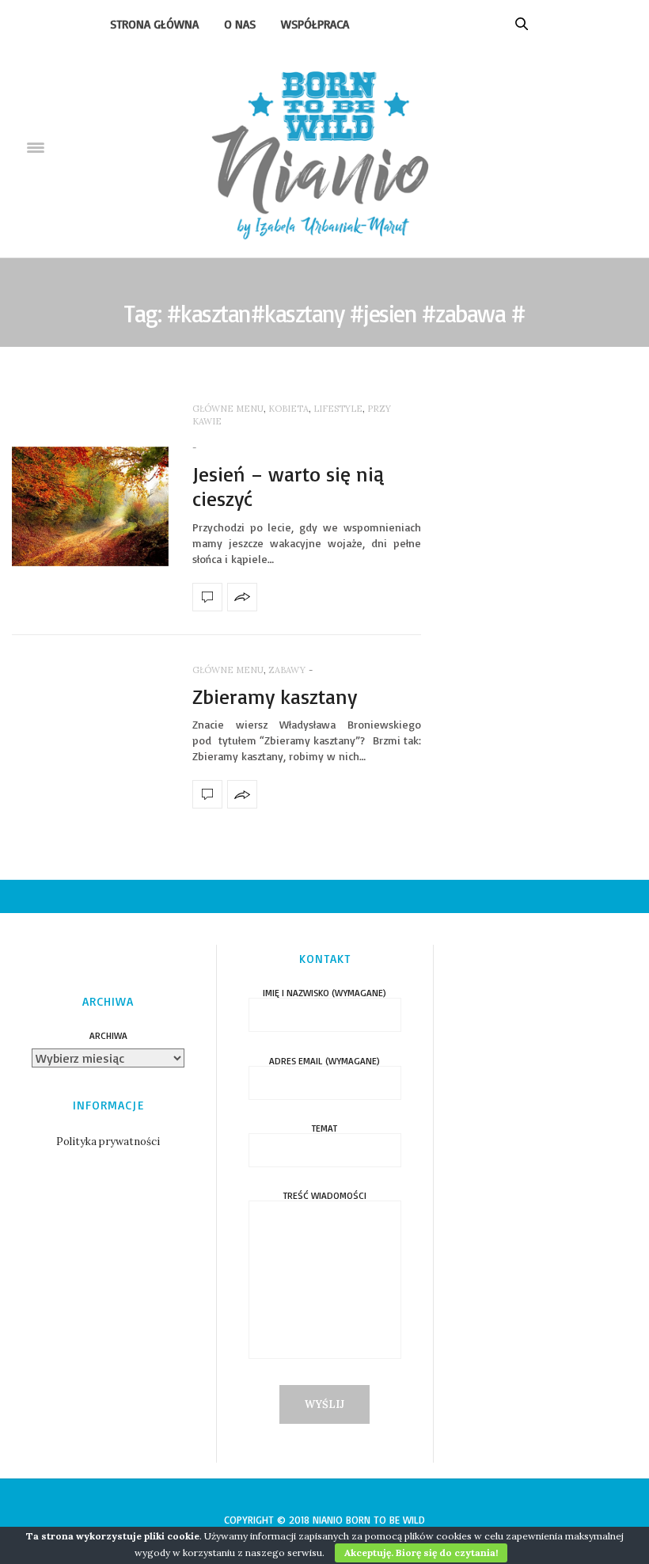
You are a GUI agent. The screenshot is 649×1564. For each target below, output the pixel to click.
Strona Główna (154, 24)
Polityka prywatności (108, 1141)
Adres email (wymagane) (324, 1061)
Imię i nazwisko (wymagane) (324, 993)
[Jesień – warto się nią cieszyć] (90, 507)
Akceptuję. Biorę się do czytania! (421, 1552)
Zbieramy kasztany (274, 696)
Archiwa (108, 1036)
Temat (324, 1129)
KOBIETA (288, 408)
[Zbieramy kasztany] (207, 794)
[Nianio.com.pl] (324, 148)
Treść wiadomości (324, 1196)
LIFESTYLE (337, 408)
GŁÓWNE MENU (228, 408)
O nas (240, 24)
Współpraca (315, 24)
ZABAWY (287, 669)
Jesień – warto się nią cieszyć (288, 486)
